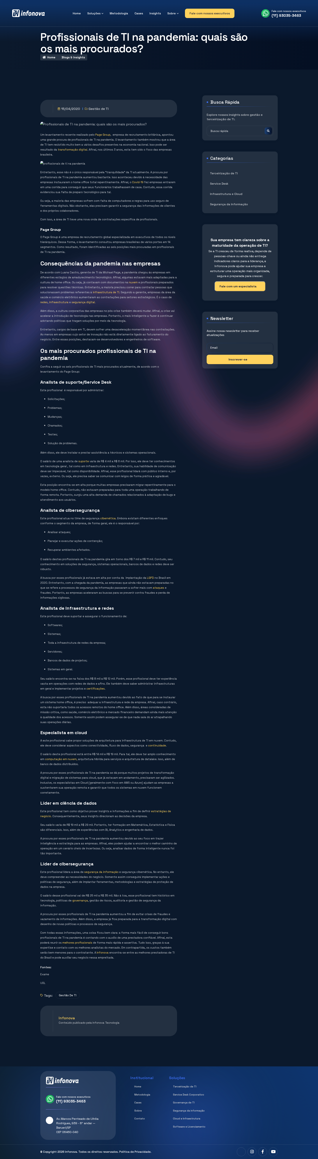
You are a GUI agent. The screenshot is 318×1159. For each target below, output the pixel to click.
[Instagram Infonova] (252, 1151)
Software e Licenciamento (189, 1126)
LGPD (150, 578)
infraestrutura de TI (105, 292)
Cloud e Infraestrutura (186, 1118)
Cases (139, 13)
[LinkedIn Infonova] (241, 1151)
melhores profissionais (77, 942)
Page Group (102, 134)
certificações (95, 688)
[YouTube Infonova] (273, 1151)
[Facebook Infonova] (262, 1151)
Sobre (171, 13)
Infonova (103, 952)
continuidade (157, 745)
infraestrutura (58, 302)
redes (44, 302)
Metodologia (119, 13)
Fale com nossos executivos (210, 13)
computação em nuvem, (61, 759)
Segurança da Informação (229, 204)
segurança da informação (101, 872)
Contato (139, 1118)
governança (80, 900)
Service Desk (219, 184)
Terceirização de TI (224, 173)
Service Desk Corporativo (188, 1094)
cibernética (108, 518)
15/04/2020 (70, 108)
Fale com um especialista (238, 286)
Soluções (93, 13)
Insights (155, 13)
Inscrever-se (238, 359)
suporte (83, 461)
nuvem (133, 282)
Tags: (48, 995)
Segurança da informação (189, 1110)
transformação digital (72, 149)
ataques (158, 587)
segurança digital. (84, 302)
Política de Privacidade (135, 1151)
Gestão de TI (99, 108)
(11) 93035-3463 (286, 15)
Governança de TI (184, 1102)
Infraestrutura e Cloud (226, 194)
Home (77, 13)
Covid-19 (137, 182)
